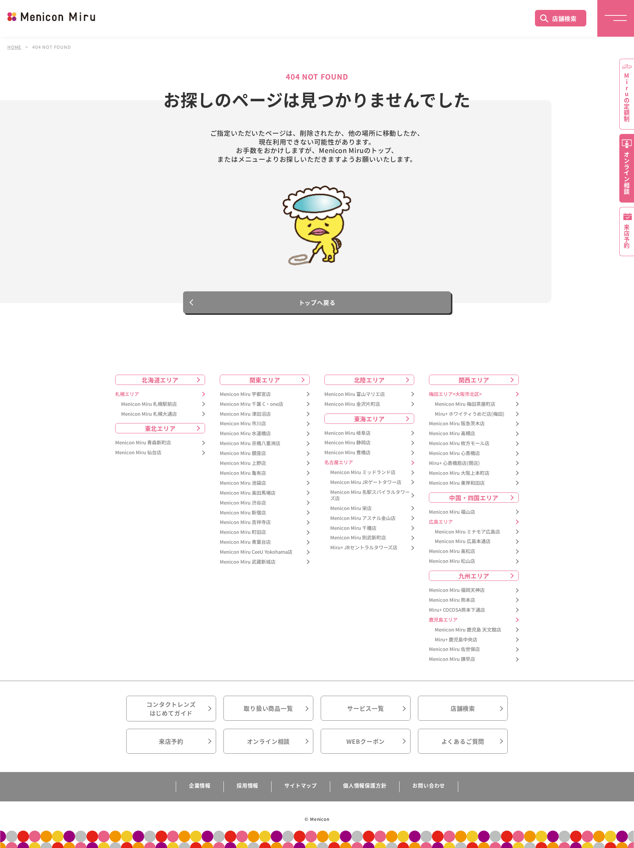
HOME (14, 47)
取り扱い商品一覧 (268, 708)
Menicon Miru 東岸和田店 (457, 483)
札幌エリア (127, 394)
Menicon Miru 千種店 (353, 528)
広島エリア (441, 522)
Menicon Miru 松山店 (452, 561)
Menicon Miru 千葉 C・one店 (251, 404)
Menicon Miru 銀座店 (243, 453)
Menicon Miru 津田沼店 (245, 414)
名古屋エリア (338, 462)
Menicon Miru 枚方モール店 (459, 443)
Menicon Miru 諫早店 (452, 659)
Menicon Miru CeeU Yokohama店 (256, 552)
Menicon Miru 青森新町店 (143, 443)
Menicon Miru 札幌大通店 (149, 414)
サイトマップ (300, 785)
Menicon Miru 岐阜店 (347, 433)
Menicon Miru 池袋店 (243, 483)
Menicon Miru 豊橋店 (347, 453)
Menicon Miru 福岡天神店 (457, 590)
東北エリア (160, 428)
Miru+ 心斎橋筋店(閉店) (454, 463)
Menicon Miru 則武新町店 (358, 538)
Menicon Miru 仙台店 (138, 453)
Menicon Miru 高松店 (452, 551)
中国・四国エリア (473, 497)
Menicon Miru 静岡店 (347, 443)
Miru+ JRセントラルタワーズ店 (363, 548)
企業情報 (200, 785)
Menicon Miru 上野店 (243, 463)
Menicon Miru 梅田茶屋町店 (465, 404)
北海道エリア (160, 379)
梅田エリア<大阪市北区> (455, 394)
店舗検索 (564, 18)
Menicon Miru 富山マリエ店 (354, 394)
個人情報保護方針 (364, 785)
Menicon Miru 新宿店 (243, 513)
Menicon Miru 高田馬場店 (248, 493)
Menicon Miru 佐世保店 (454, 649)
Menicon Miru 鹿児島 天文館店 (468, 630)
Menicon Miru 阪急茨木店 (457, 424)
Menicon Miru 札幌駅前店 (149, 404)
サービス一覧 (365, 708)
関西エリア (474, 379)
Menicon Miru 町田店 (243, 532)
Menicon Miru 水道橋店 (245, 433)
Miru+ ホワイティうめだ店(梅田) (469, 414)
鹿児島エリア (443, 620)
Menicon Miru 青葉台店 (245, 542)
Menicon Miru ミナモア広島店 (467, 532)
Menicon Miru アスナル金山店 (363, 518)
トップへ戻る (317, 302)
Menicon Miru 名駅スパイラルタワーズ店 (370, 495)
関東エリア (264, 379)
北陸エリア (369, 379)
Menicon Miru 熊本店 (452, 600)
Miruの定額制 (626, 97)
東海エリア (369, 418)
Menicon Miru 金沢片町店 (352, 404)
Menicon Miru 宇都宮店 (245, 394)
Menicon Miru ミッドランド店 (363, 472)
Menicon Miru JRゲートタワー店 (365, 482)
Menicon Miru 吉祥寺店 (245, 522)
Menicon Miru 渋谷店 (243, 503)
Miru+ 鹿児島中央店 (456, 640)
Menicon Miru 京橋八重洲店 (250, 443)
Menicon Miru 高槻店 (452, 433)
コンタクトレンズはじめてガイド (171, 708)
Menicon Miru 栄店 (351, 508)
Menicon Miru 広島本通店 (463, 541)
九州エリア (474, 575)
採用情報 (247, 785)
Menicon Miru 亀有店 (243, 473)
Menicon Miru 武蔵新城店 (248, 562)
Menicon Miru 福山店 (452, 512)
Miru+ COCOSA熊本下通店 (457, 610)
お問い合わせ (428, 785)
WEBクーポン (365, 741)
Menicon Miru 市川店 (243, 424)
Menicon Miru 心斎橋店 (454, 453)
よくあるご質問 (463, 741)
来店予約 (171, 741)
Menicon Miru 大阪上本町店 (459, 473)
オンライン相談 (268, 741)
